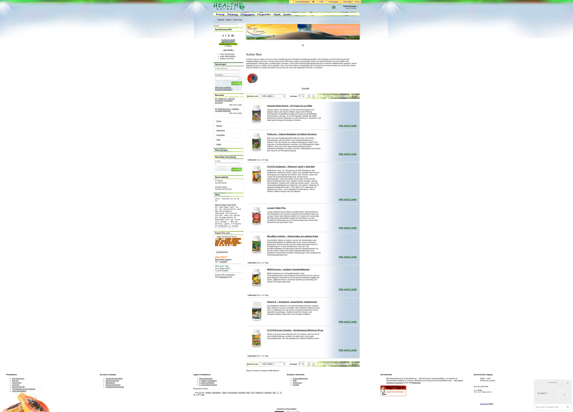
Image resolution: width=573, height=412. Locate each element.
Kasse (357, 2)
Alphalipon (216, 393)
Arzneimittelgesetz (300, 379)
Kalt (223, 42)
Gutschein (223, 277)
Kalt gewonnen (18, 379)
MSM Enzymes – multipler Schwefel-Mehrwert (288, 269)
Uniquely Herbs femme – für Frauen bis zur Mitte (289, 106)
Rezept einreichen (113, 385)
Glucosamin (232, 393)
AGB (294, 381)
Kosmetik (305, 88)
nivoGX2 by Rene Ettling (286, 409)
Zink (202, 395)
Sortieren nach (252, 96)
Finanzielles (264, 14)
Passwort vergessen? (223, 90)
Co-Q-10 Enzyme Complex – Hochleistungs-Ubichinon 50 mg (295, 330)
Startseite (221, 19)
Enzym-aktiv (224, 44)
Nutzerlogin (334, 2)
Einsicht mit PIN (18, 387)
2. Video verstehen (206, 383)
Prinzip (220, 14)
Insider (287, 14)
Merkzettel (347, 2)
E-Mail (217, 161)
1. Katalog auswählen (208, 381)
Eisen (224, 393)
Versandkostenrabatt (114, 379)
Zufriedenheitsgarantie (115, 387)
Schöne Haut (237, 19)
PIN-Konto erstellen (223, 88)
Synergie (15, 385)
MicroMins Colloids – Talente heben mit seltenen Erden (292, 236)
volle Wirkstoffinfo (19, 391)
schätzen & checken (394, 383)
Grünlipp (241, 393)
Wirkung (232, 14)
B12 (274, 393)
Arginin (208, 393)
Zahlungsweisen (112, 381)
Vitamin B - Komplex (263, 393)
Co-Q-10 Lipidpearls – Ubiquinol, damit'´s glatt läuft (291, 166)
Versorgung (16, 383)
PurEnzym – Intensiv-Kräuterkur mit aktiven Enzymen (292, 134)
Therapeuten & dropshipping (23, 389)
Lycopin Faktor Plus (276, 208)
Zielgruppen (247, 14)
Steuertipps (110, 383)
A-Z (219, 239)
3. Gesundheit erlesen (208, 385)
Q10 (252, 393)
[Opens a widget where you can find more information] (552, 395)
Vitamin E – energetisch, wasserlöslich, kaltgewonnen (292, 302)
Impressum (297, 383)
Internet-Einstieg (205, 379)
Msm (248, 393)
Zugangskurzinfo (302, 2)
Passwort (218, 75)
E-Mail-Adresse (221, 68)
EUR (322, 2)
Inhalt (277, 14)
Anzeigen (293, 96)
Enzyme (15, 381)
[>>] (355, 96)
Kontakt (296, 385)
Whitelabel (416, 383)
